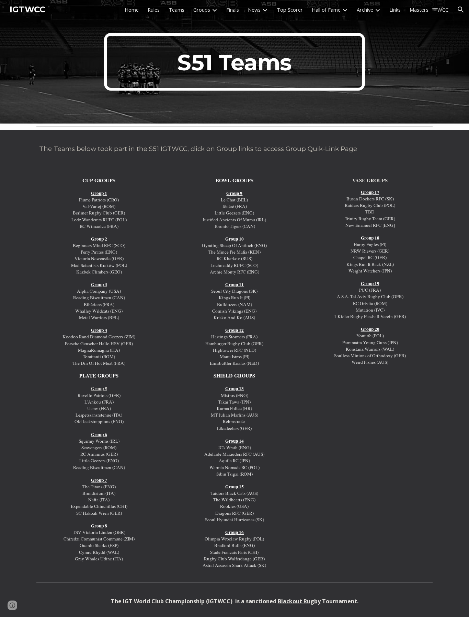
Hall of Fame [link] (326, 9)
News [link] (254, 9)
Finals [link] (232, 9)
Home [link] (132, 9)
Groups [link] (201, 9)
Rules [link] (154, 9)
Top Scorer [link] (290, 9)
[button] (461, 9)
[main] (234, 62)
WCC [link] (442, 9)
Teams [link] (176, 9)
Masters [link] (419, 9)
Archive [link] (365, 9)
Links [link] (395, 9)
